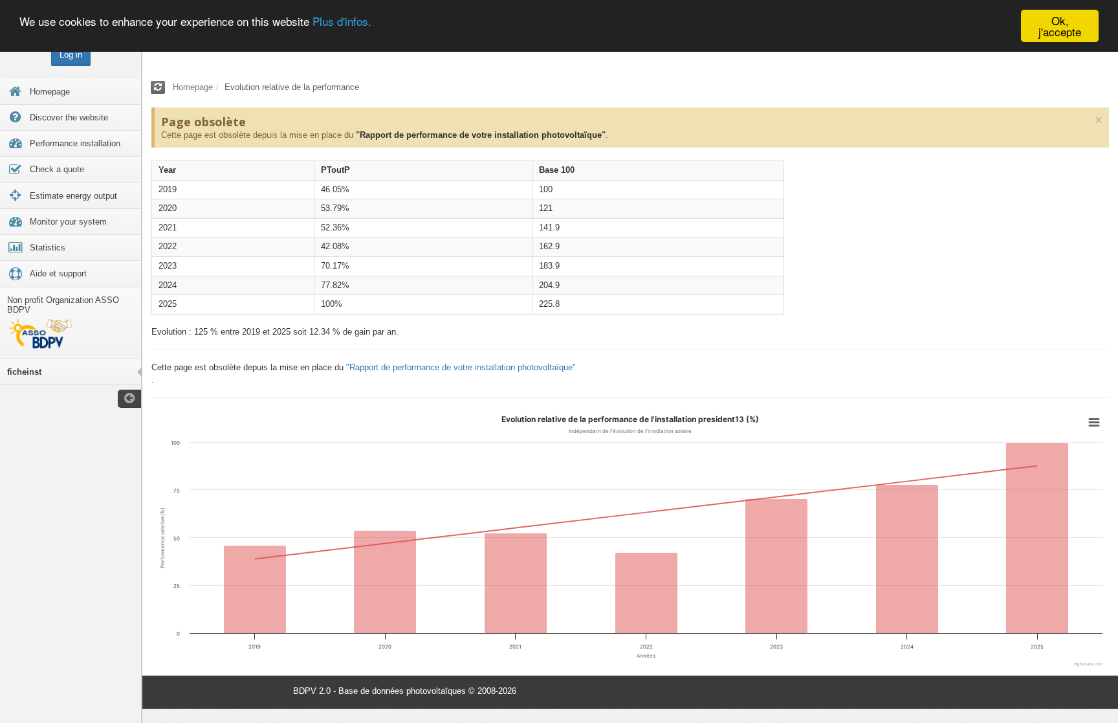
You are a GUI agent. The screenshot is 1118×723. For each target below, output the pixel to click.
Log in (71, 55)
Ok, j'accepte (1059, 25)
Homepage (193, 87)
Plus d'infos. (341, 21)
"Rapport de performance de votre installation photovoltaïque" (481, 135)
